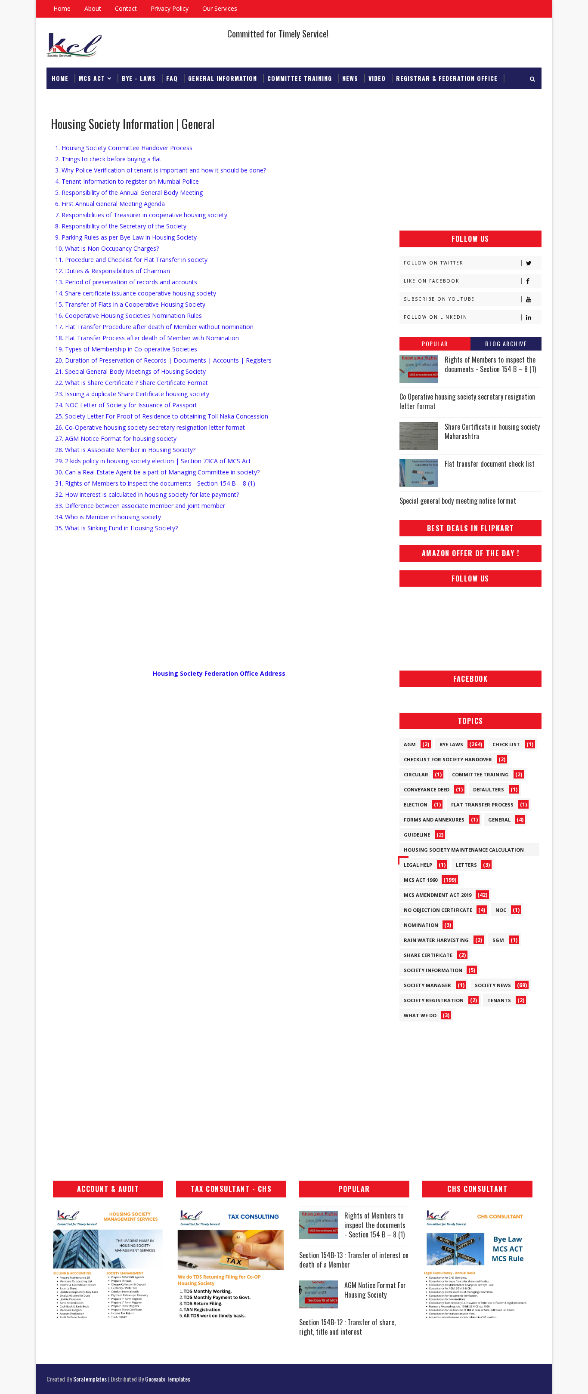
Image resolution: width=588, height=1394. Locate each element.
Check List (506, 744)
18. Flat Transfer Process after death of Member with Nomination (147, 338)
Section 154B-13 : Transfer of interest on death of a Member (354, 1260)
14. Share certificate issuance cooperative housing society (135, 293)
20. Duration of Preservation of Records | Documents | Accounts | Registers (163, 360)
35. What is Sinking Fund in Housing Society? (116, 528)
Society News (493, 985)
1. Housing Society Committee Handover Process (123, 148)
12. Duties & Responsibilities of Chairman (112, 271)
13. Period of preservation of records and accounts (126, 282)
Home (62, 8)
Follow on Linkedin (435, 317)
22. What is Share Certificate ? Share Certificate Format (131, 383)
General (499, 819)
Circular (416, 774)
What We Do (420, 1015)
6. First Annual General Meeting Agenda (110, 204)
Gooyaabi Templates (167, 1378)
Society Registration (434, 1000)
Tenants (499, 1000)
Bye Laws (451, 744)
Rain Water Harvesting (436, 940)
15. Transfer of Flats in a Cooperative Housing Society (130, 304)
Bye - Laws (139, 78)
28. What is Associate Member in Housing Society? (125, 450)
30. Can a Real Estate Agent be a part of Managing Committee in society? (157, 472)
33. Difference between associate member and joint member (140, 506)
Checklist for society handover (448, 759)
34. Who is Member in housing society (108, 517)
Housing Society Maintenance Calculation (464, 849)
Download (68, 99)
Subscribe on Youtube (439, 299)
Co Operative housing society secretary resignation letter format (467, 401)
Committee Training (299, 78)
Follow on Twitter (434, 263)
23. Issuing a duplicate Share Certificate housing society (132, 394)
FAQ (172, 78)
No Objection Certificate (438, 910)
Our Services (219, 8)
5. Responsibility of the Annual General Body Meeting (129, 192)
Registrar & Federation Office (447, 78)
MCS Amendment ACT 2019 (437, 895)
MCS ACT (92, 78)
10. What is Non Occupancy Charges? (107, 248)
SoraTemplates (90, 1378)
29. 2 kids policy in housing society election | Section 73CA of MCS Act (153, 461)
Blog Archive (506, 343)
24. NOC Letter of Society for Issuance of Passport (126, 405)
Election (415, 804)
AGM (410, 744)
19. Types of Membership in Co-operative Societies (126, 349)
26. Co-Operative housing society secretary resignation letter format (150, 427)
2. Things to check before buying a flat (108, 159)
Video (377, 78)
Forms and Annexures (434, 819)
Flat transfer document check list (490, 464)
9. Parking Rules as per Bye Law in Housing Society (126, 237)
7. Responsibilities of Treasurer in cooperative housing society (141, 215)
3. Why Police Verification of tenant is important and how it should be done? (160, 170)
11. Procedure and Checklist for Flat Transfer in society (131, 259)
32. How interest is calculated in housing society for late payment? (147, 494)
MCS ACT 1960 (420, 880)
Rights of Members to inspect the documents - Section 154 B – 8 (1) (490, 364)
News (350, 78)
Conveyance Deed (426, 789)
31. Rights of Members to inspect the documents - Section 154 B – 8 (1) (155, 483)
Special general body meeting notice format (457, 500)
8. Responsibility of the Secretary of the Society (120, 226)
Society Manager (427, 985)
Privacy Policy (170, 8)
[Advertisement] (470, 168)
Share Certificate (428, 955)
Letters (466, 865)
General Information (222, 78)
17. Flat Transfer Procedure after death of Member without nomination (154, 327)
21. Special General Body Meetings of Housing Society (130, 371)
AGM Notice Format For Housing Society (375, 1290)
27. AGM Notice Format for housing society (115, 438)
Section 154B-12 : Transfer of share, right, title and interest (347, 1327)
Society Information (433, 970)
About (92, 8)
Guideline (417, 834)
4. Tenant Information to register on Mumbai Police (127, 181)
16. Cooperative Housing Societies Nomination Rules (128, 315)
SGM (498, 940)
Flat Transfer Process (482, 804)
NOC (500, 910)
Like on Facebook (431, 281)
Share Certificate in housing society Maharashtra (492, 431)
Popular (435, 343)
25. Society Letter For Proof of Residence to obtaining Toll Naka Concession (161, 416)
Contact (126, 8)
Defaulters (488, 789)
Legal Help (418, 865)
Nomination (421, 925)
